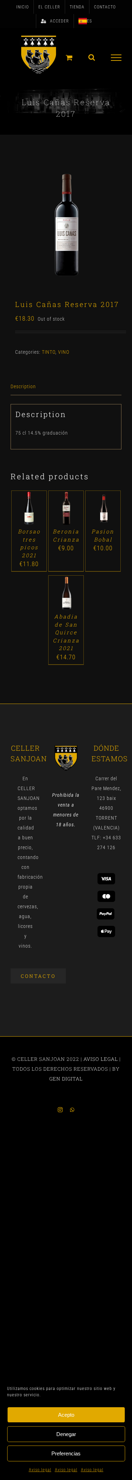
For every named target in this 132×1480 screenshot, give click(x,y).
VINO (63, 352)
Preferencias (66, 1453)
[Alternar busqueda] (91, 57)
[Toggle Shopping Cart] (69, 57)
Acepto (66, 1415)
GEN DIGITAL (66, 1078)
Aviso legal (40, 1469)
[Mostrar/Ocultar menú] (116, 58)
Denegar (66, 1434)
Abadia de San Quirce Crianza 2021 (66, 632)
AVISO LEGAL (100, 1059)
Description (23, 386)
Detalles (29, 516)
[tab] (66, 386)
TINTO (48, 352)
